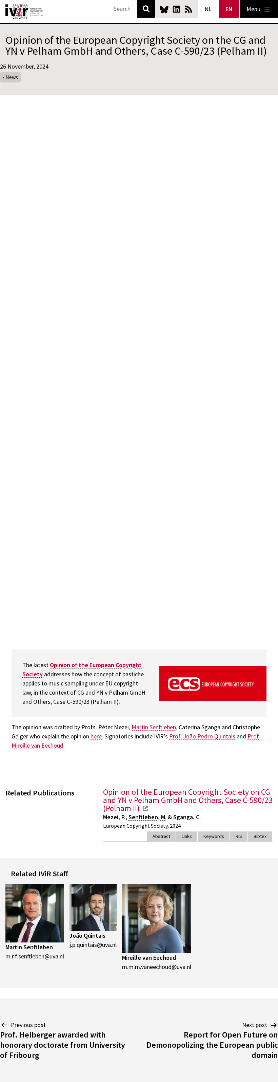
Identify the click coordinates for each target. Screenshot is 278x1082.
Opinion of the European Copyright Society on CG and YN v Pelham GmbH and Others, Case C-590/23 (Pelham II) (188, 800)
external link (145, 808)
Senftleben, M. (147, 817)
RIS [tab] (239, 836)
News (11, 77)
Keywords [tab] (213, 836)
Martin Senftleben (154, 727)
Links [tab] (187, 836)
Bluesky (164, 9)
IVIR (24, 11)
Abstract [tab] (161, 836)
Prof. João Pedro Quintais (202, 736)
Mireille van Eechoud (149, 957)
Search (146, 9)
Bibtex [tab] (260, 836)
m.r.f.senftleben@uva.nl (34, 956)
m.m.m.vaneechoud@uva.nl (156, 967)
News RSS (188, 9)
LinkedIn (176, 9)
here (96, 736)
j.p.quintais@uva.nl (93, 945)
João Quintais (87, 935)
